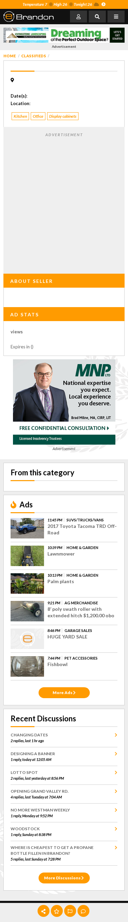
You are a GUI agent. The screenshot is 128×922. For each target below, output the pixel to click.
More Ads (63, 692)
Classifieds (33, 56)
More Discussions (62, 877)
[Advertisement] (64, 202)
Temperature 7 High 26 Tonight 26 (57, 4)
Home (9, 56)
